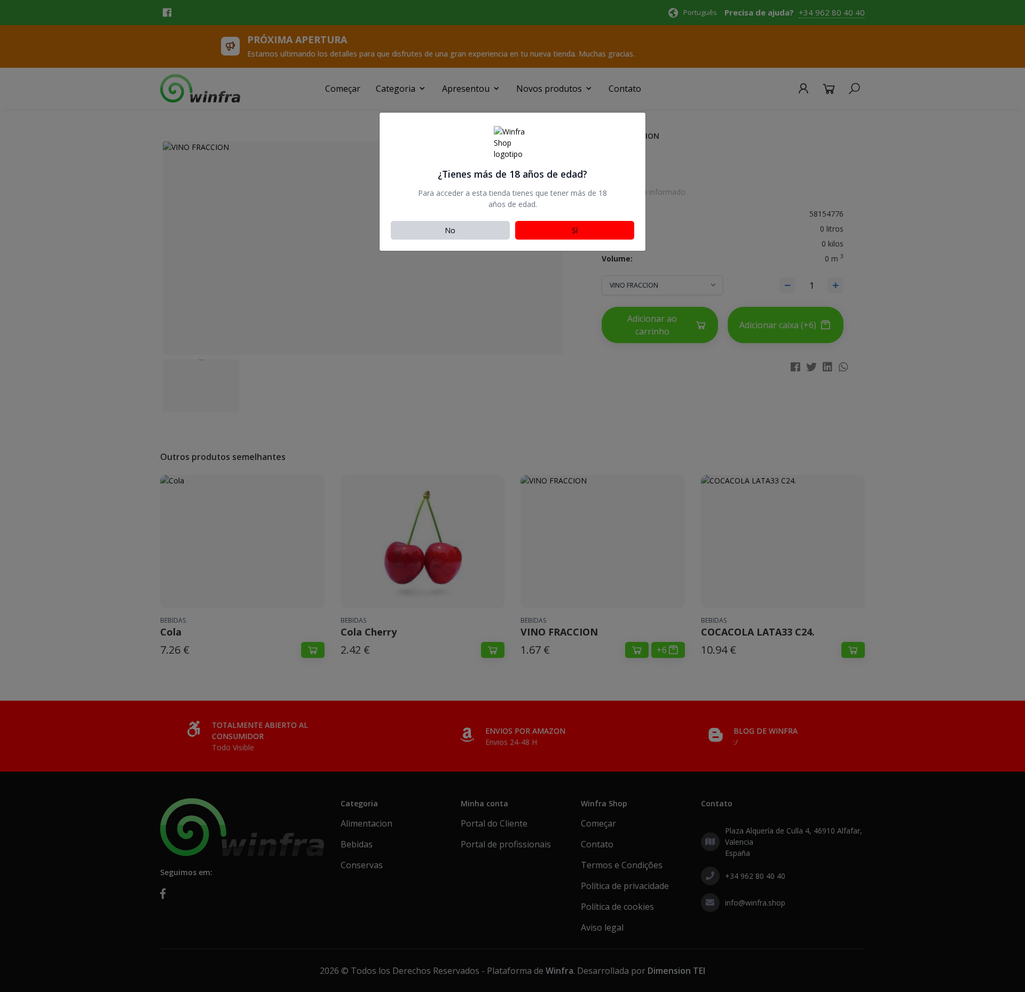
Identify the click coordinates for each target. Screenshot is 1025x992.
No (450, 230)
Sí (575, 230)
